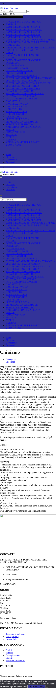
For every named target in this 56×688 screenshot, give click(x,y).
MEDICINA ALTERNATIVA (20, 124)
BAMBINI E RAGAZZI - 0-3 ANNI (23, 27)
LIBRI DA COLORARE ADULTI (22, 122)
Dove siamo (11, 159)
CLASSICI (11, 57)
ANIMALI (11, 24)
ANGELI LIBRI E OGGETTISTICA (23, 22)
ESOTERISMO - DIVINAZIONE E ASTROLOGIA (30, 78)
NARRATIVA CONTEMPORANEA (23, 127)
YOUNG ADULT (14, 145)
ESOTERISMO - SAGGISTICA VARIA (25, 93)
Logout (9, 658)
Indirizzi (9, 653)
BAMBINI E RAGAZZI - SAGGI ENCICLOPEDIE (30, 47)
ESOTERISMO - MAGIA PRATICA (23, 80)
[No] (47, 687)
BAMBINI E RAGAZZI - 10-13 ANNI (24, 29)
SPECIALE (11, 134)
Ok (30, 686)
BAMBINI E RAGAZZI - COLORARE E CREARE (30, 39)
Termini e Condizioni (15, 634)
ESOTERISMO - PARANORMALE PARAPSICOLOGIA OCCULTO (23, 89)
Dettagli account (13, 655)
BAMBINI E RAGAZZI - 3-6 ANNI (23, 32)
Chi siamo (10, 157)
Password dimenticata (15, 660)
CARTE (9, 52)
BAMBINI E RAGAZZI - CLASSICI (23, 37)
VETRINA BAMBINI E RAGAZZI (22, 142)
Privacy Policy (12, 636)
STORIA (10, 137)
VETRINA (11, 139)
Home (8, 154)
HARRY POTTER (14, 109)
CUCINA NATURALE (17, 68)
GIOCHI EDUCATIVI (16, 106)
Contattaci (10, 162)
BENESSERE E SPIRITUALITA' (22, 50)
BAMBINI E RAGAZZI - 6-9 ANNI (23, 34)
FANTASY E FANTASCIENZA (21, 96)
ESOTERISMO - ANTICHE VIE (21, 75)
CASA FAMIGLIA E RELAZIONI (22, 55)
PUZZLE (10, 129)
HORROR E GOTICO (16, 114)
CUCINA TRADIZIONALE (19, 70)
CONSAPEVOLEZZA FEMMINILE (23, 60)
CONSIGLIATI (13, 63)
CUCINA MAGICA (15, 65)
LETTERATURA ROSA (17, 119)
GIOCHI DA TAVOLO (17, 104)
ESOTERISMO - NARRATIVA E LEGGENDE (28, 83)
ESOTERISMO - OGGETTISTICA (22, 86)
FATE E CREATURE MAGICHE (21, 98)
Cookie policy (39, 686)
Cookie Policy (12, 639)
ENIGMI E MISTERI (16, 73)
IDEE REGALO (13, 116)
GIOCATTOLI (13, 101)
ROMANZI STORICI (16, 132)
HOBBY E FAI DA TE (16, 111)
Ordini (9, 650)
